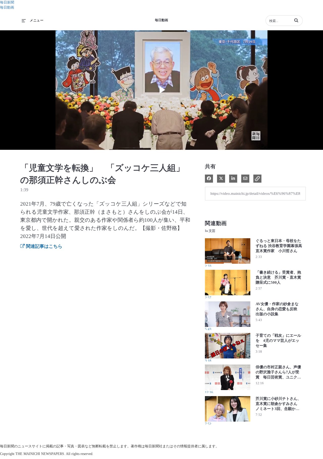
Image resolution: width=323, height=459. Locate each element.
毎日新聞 (7, 2)
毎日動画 (7, 7)
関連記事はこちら (43, 246)
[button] (296, 20)
